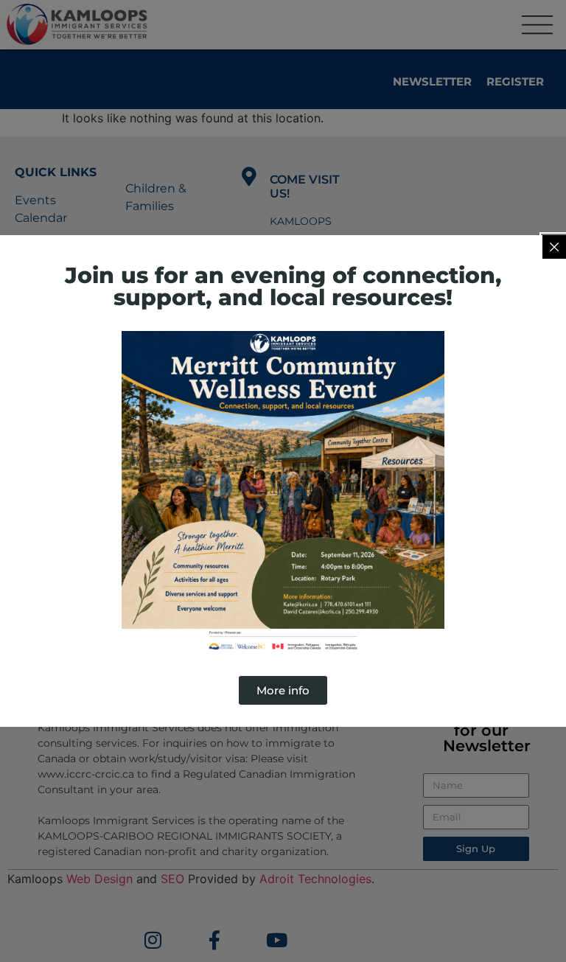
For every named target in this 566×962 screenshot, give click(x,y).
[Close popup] (554, 247)
